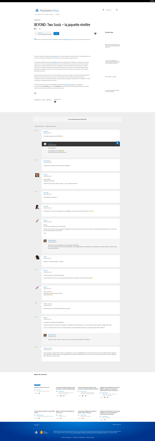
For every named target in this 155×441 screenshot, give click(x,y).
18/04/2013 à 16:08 (48, 162)
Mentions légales (90, 437)
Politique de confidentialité (79, 437)
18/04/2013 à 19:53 (47, 258)
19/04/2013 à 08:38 (52, 242)
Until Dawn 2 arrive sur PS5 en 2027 (41, 387)
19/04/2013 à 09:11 (47, 288)
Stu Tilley (39, 389)
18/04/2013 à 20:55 (48, 272)
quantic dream (48, 99)
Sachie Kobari (105, 416)
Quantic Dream (53, 56)
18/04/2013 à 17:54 (47, 207)
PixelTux (40, 32)
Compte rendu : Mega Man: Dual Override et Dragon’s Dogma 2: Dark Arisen (87, 411)
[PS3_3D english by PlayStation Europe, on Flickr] (43, 52)
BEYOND (55, 62)
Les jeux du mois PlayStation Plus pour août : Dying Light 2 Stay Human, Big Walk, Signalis (65, 388)
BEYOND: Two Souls (68, 39)
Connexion (108, 10)
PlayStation (49, 10)
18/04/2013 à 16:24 (47, 176)
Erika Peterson (83, 391)
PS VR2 (39, 14)
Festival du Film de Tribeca (69, 84)
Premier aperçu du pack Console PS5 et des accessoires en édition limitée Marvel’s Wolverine (88, 388)
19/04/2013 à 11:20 (47, 319)
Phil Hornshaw (83, 415)
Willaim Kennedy (40, 415)
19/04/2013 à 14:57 (52, 336)
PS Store (47, 14)
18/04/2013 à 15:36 (47, 133)
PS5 (36, 14)
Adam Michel (61, 391)
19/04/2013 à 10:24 (47, 305)
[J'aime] (39, 393)
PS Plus (51, 14)
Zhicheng (60, 415)
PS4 (43, 14)
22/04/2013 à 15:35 (47, 349)
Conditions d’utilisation (66, 437)
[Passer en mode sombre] (103, 10)
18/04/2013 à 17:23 (47, 194)
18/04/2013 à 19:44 (48, 221)
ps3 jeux (43, 99)
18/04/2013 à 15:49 (52, 145)
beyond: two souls (38, 99)
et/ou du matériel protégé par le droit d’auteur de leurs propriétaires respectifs (90, 432)
